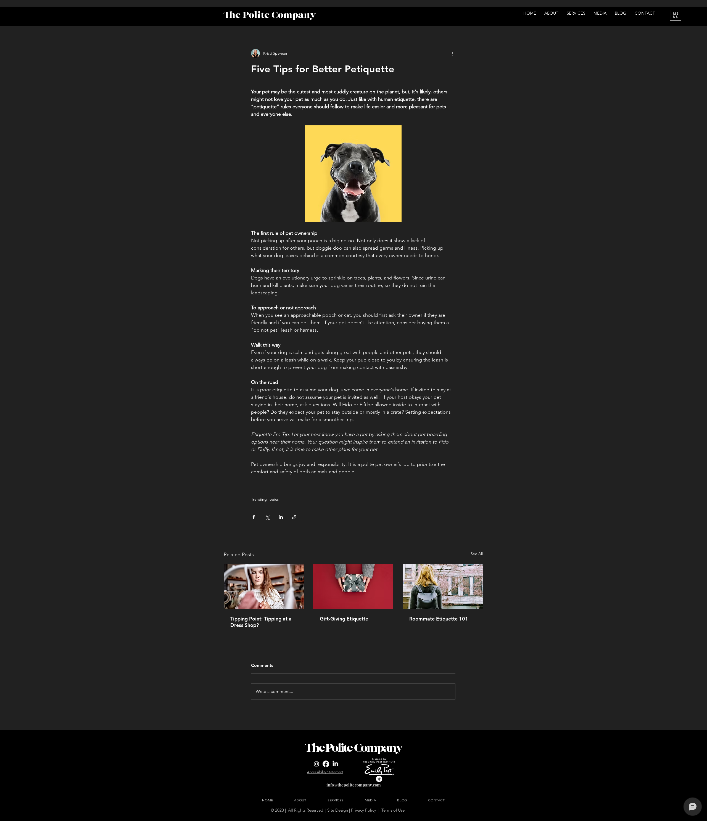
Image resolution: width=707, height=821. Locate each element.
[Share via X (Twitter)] (267, 517)
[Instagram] (316, 764)
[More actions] (452, 53)
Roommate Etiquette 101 (438, 619)
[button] (675, 15)
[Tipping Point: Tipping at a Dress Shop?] (264, 586)
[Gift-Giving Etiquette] (353, 586)
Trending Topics (265, 499)
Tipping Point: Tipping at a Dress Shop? (261, 622)
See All (477, 553)
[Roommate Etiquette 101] (443, 586)
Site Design (337, 810)
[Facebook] (326, 764)
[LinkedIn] (335, 764)
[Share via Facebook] (253, 517)
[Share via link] (294, 517)
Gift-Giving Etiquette (344, 619)
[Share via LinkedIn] (280, 517)
